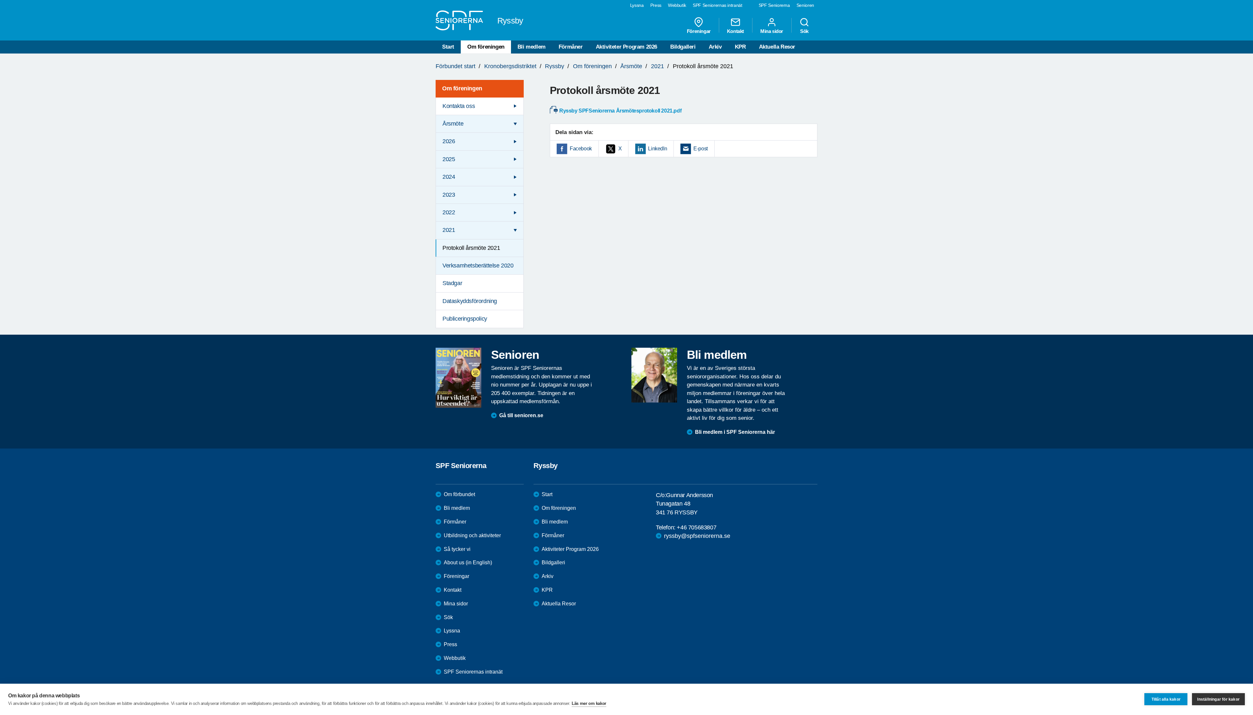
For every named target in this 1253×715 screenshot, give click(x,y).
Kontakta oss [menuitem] (458, 106)
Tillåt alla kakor (1166, 699)
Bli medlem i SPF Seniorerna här (735, 432)
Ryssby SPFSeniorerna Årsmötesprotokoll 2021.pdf (620, 111)
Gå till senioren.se (521, 415)
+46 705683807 (696, 527)
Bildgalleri (683, 47)
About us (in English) (468, 562)
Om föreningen (485, 47)
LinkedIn (657, 148)
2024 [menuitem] (448, 177)
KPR (740, 47)
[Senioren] (458, 378)
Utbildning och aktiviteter (472, 535)
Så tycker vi (457, 549)
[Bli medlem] (654, 375)
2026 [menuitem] (448, 141)
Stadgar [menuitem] (452, 283)
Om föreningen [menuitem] (462, 88)
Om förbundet (459, 494)
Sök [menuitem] (804, 31)
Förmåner (571, 47)
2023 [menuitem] (448, 194)
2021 (657, 66)
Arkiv (715, 47)
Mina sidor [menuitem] (771, 31)
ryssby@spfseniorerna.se (697, 536)
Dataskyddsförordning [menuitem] (469, 301)
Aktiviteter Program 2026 (626, 47)
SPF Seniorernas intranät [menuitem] (717, 5)
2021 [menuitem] (448, 230)
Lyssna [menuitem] (637, 5)
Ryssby (554, 66)
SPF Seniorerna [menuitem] (774, 5)
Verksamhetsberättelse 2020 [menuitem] (478, 265)
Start (448, 47)
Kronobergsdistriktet (510, 66)
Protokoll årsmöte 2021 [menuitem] (471, 248)
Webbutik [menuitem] (677, 5)
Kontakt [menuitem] (735, 31)
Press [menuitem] (655, 5)
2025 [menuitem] (448, 159)
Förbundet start (455, 66)
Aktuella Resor (777, 47)
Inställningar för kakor (1218, 699)
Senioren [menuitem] (805, 5)
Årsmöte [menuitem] (452, 123)
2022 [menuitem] (448, 212)
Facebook (581, 148)
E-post (700, 148)
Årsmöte (631, 66)
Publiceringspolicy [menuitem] (464, 318)
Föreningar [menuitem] (699, 31)
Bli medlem (532, 47)
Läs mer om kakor (589, 703)
